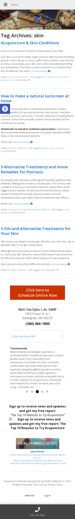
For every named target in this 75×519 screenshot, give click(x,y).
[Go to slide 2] (32, 392)
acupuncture (54, 76)
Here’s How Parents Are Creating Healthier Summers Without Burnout (38, 456)
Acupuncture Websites (15, 481)
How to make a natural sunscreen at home (35, 98)
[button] (5, 109)
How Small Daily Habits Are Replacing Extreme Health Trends (38, 463)
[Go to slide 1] (27, 392)
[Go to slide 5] (47, 392)
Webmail (29, 495)
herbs (66, 209)
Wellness (22, 147)
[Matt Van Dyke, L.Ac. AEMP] (37, 20)
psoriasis (5, 79)
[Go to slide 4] (42, 392)
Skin (26, 76)
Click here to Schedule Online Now (37, 292)
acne (44, 76)
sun (51, 147)
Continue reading (39, 70)
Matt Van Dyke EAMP (25, 336)
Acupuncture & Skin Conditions (30, 42)
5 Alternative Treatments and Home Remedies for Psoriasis (34, 169)
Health (13, 147)
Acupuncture (16, 76)
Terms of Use (40, 484)
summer (44, 147)
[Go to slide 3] (37, 392)
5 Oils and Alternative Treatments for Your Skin (36, 231)
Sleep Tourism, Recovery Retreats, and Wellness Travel (37, 460)
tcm (12, 79)
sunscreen (59, 147)
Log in (47, 495)
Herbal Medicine (32, 209)
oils (41, 269)
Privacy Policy (55, 484)
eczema (65, 76)
